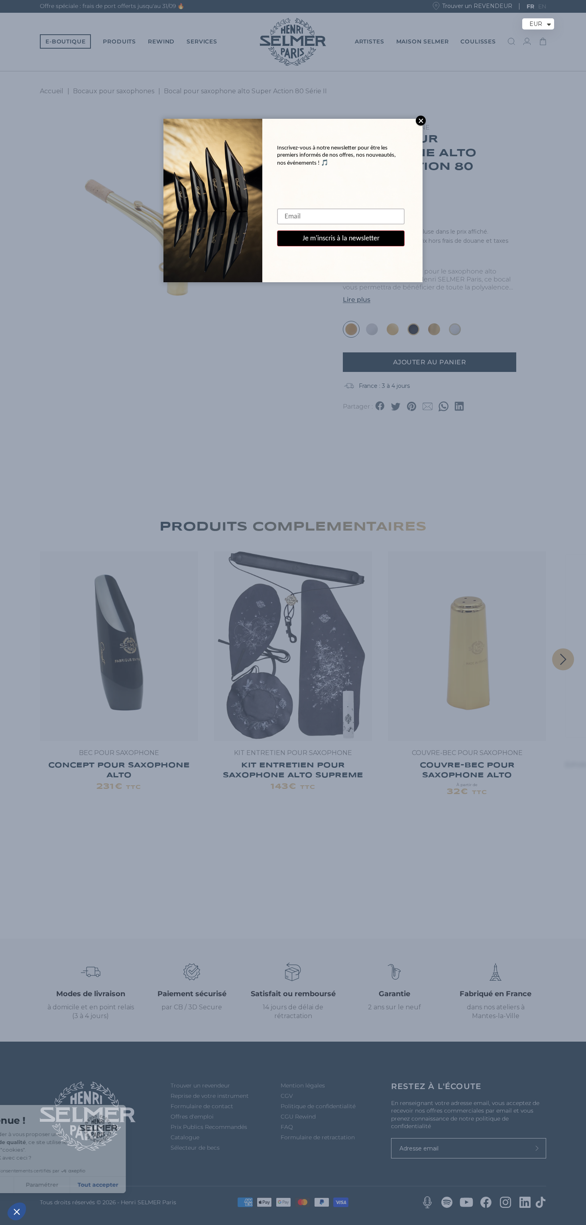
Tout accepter (147, 1184)
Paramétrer (91, 1184)
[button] (16, 1211)
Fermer (36, 1184)
